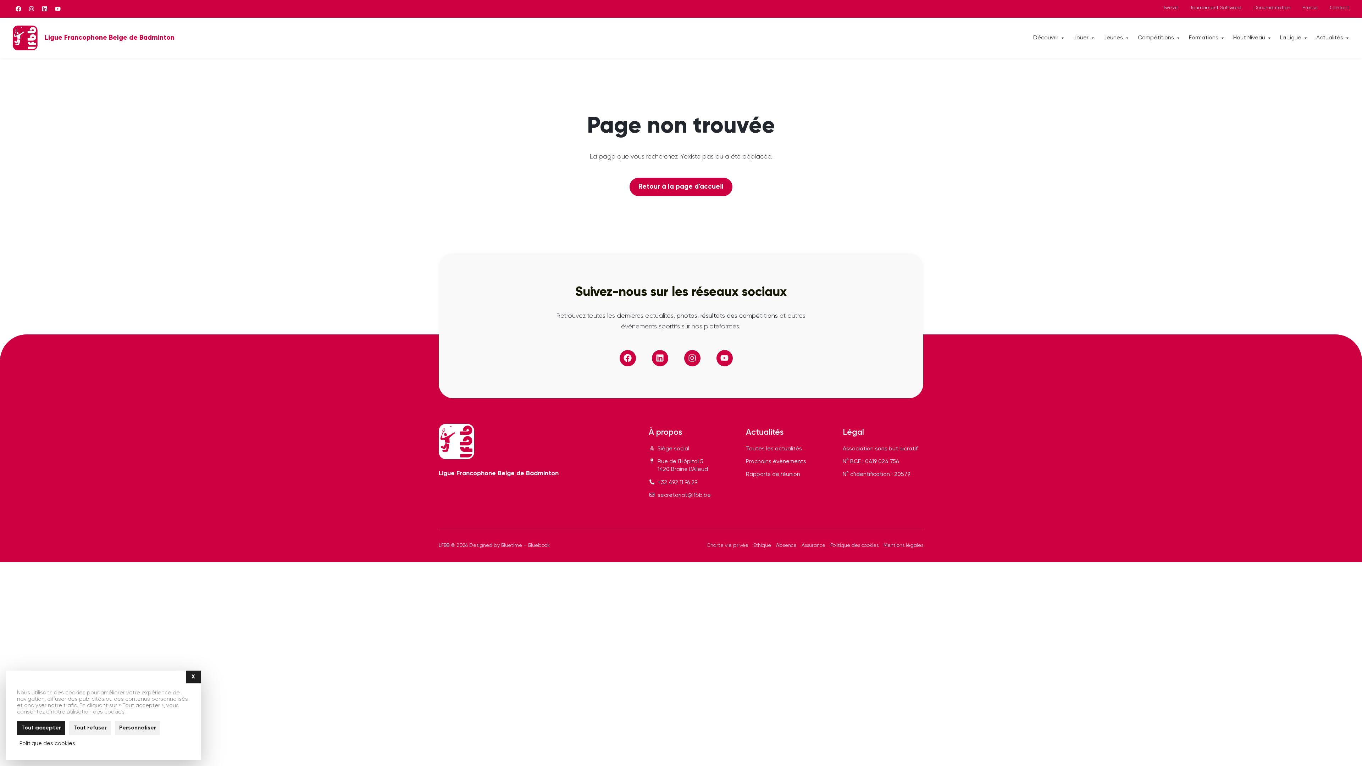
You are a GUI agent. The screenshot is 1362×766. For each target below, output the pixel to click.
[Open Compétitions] (1178, 38)
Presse (1310, 7)
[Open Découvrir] (1062, 38)
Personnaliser (137, 728)
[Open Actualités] (1347, 38)
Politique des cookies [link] (47, 743)
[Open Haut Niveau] (1269, 38)
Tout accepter (41, 728)
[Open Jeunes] (1127, 38)
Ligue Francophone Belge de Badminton (110, 37)
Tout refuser (90, 728)
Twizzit (1170, 7)
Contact (1339, 7)
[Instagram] (31, 9)
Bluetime (511, 545)
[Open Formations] (1222, 38)
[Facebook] (18, 9)
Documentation (1271, 7)
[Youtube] (57, 9)
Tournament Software (1215, 7)
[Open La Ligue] (1305, 38)
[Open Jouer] (1093, 38)
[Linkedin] (44, 9)
